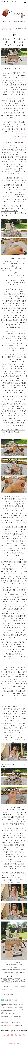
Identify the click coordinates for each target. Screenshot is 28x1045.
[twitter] (5, 1035)
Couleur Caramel (21, 979)
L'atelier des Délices (6, 980)
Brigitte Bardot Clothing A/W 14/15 (6, 987)
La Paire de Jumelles (11, 999)
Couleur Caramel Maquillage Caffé (13, 133)
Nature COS (17, 981)
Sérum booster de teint (7, 982)
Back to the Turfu (20, 985)
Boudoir (17, 32)
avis (4, 978)
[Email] (15, 2)
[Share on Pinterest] (11, 976)
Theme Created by (14, 1043)
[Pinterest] (7, 2)
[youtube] (20, 1035)
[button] (26, 2)
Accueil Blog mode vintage (7, 28)
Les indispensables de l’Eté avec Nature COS (14, 40)
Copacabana (4, 979)
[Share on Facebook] (7, 976)
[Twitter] (2, 2)
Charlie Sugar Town (15, 1040)
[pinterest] (16, 1035)
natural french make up (7, 981)
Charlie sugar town (14, 978)
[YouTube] (10, 2)
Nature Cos (9, 99)
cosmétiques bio (12, 979)
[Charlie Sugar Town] (14, 11)
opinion (23, 981)
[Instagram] (4, 2)
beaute (7, 978)
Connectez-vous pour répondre (11, 1016)
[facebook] (12, 1035)
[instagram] (8, 1035)
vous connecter (10, 1025)
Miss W (23, 980)
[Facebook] (12, 2)
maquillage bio (17, 980)
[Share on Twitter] (9, 976)
